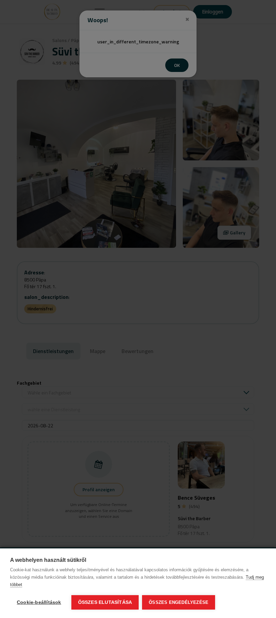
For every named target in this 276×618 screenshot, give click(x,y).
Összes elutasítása (105, 602)
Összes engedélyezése (178, 602)
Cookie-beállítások (39, 602)
